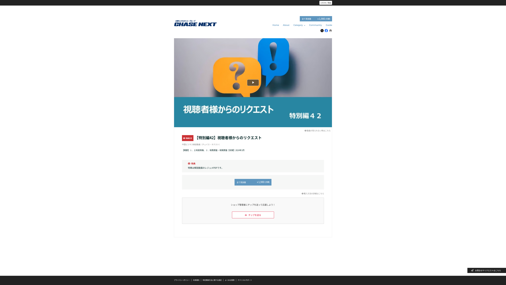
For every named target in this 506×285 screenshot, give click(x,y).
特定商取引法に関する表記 (212, 280)
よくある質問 (229, 280)
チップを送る (254, 215)
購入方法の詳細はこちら (313, 193)
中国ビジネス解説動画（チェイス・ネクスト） (201, 144)
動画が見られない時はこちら (318, 130)
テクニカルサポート (245, 280)
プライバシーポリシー (182, 280)
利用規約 (196, 280)
